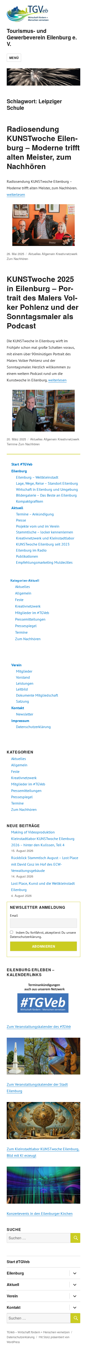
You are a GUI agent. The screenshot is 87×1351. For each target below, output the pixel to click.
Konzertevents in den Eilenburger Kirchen (40, 1213)
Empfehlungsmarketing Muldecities (44, 562)
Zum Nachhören (17, 258)
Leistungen (24, 683)
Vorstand (23, 677)
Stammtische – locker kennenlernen (44, 532)
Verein (16, 665)
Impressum (20, 720)
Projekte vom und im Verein (37, 526)
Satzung (22, 701)
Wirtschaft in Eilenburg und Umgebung (47, 489)
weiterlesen (16, 194)
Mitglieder (24, 671)
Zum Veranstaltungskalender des (39, 1026)
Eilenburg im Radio (31, 550)
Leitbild (22, 689)
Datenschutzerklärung (33, 726)
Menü (14, 57)
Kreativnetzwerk (66, 254)
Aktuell (17, 507)
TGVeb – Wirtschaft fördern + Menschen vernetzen (38, 1332)
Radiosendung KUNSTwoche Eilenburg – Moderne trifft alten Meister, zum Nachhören (43, 147)
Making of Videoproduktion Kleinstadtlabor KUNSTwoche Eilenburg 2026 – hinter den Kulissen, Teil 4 (42, 838)
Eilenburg (19, 471)
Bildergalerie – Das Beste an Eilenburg (46, 495)
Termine (12, 444)
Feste (19, 599)
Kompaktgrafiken (29, 501)
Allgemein (48, 254)
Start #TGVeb (21, 464)
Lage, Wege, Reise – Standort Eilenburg (47, 483)
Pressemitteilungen (30, 619)
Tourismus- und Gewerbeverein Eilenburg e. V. (42, 37)
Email (14, 915)
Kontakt (17, 707)
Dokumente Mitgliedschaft (37, 695)
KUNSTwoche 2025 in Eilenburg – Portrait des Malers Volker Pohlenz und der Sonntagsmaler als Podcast (42, 302)
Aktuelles (34, 254)
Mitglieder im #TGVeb (32, 612)
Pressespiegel (26, 625)
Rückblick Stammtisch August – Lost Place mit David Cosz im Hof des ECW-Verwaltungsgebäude (44, 864)
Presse (21, 520)
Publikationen (27, 556)
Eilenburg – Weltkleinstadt (37, 477)
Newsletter (24, 714)
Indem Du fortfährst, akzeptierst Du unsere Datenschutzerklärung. (43, 934)
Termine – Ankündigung (35, 514)
